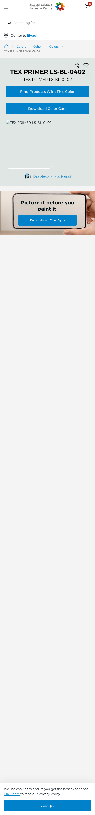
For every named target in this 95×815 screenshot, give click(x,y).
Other (37, 46)
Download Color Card (47, 108)
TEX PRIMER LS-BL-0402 (47, 79)
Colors (21, 46)
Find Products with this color (47, 91)
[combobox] (47, 22)
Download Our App (47, 220)
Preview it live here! (52, 177)
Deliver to (24, 35)
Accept (47, 806)
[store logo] (47, 7)
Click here (12, 794)
